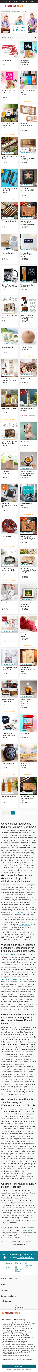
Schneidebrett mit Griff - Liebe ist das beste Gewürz (28, 798)
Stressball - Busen (26, 347)
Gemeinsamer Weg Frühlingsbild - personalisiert (26, 604)
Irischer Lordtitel (7, 347)
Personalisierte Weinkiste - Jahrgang (9, 379)
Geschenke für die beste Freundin (13, 979)
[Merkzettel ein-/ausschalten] (16, 56)
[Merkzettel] (29, 6)
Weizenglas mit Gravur (9, 796)
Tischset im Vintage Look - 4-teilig (8, 700)
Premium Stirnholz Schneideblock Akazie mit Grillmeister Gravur (27, 538)
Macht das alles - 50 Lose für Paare (8, 91)
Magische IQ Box (25, 378)
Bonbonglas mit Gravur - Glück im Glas (9, 668)
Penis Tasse (6, 603)
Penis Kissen (24, 441)
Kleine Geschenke (7, 954)
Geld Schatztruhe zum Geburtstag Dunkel (9, 442)
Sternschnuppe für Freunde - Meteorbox (9, 734)
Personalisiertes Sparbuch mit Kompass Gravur (28, 669)
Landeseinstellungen (8, 1296)
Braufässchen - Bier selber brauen (8, 124)
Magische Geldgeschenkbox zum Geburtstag (27, 158)
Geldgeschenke (25, 925)
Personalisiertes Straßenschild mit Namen (26, 254)
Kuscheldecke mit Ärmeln (26, 635)
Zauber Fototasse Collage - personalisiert (9, 286)
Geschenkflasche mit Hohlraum (27, 409)
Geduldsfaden (6, 60)
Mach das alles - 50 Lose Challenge (26, 61)
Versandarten (6, 1290)
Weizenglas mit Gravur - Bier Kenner (28, 286)
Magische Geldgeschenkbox (26, 124)
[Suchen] (25, 6)
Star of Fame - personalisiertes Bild (27, 189)
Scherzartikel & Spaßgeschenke (18, 912)
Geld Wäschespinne (8, 635)
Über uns (4, 1284)
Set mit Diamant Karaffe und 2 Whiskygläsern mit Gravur (26, 702)
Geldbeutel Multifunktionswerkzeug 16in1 (10, 505)
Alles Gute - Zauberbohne (6, 472)
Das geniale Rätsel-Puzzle (26, 504)
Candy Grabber (25, 733)
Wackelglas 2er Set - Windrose (27, 764)
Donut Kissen (6, 536)
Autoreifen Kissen (8, 763)
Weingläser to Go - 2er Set (9, 409)
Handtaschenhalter (8, 253)
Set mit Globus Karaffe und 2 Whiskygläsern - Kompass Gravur (27, 473)
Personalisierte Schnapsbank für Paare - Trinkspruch (28, 570)
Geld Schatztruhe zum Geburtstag (9, 316)
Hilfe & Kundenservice (9, 1278)
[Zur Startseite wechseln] (14, 6)
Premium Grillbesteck (9, 221)
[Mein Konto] (34, 6)
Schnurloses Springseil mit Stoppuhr (9, 189)
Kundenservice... (25, 1257)
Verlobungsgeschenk (28, 1230)
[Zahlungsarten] (19, 1268)
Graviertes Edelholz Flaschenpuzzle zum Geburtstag (27, 317)
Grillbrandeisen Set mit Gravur (9, 157)
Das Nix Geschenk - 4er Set (27, 91)
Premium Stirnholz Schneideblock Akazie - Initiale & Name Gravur (27, 222)
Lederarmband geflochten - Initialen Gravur (8, 570)
